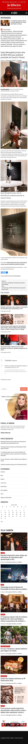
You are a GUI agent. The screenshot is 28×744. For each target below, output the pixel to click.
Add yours (14, 360)
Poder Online (4, 486)
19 (12, 514)
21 (20, 514)
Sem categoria (4, 490)
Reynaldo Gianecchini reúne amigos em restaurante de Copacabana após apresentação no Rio (14, 307)
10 (5, 512)
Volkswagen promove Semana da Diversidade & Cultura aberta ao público (14, 588)
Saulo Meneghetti (16, 276)
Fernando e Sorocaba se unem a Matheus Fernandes (15, 365)
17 (5, 514)
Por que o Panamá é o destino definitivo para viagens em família (18, 22)
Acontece (3, 471)
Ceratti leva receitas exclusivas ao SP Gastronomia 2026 (14, 464)
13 (16, 512)
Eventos (2, 479)
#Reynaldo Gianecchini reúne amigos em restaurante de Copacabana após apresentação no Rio (14, 35)
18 (9, 514)
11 (9, 512)
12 (12, 512)
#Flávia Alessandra (18, 31)
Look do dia (3, 483)
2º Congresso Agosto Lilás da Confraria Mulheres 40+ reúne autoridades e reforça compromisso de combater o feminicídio (14, 454)
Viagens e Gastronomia (6, 497)
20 (16, 514)
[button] (25, 17)
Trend (2, 493)
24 (5, 516)
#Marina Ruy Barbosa (6, 31)
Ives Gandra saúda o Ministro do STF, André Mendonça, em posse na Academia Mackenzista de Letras (14, 348)
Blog (2, 475)
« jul (2, 521)
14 (20, 512)
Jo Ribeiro (14, 4)
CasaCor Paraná (8, 276)
